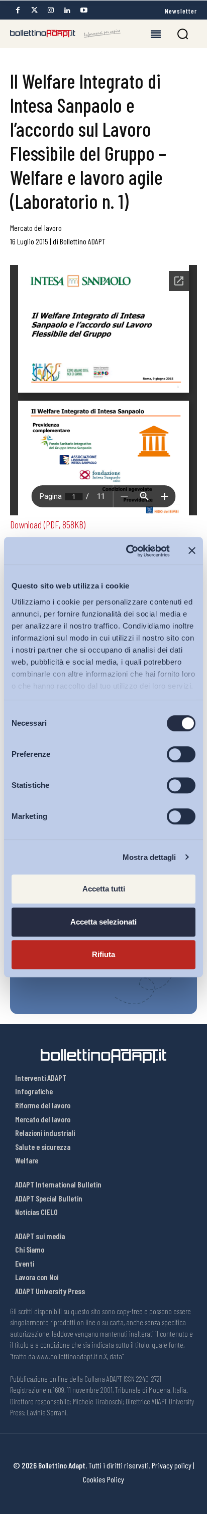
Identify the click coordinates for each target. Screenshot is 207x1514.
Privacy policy (171, 1465)
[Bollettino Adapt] (65, 34)
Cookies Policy (103, 1479)
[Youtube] (83, 10)
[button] (182, 34)
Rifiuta (103, 954)
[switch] (181, 754)
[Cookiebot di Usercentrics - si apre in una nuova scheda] (128, 550)
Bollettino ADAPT (83, 241)
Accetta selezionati (103, 922)
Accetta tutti (103, 888)
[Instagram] (50, 10)
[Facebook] (17, 10)
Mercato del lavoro (36, 227)
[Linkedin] (67, 10)
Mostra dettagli (149, 857)
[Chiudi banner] (191, 550)
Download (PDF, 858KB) (47, 524)
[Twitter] (34, 10)
